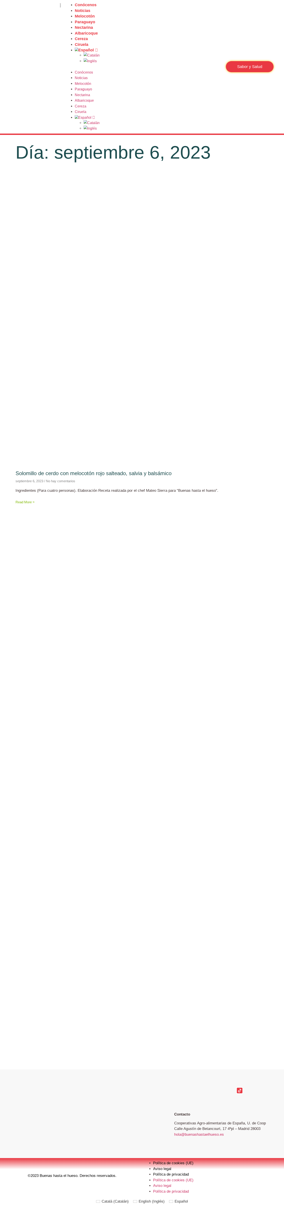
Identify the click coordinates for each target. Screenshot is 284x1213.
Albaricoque (86, 33)
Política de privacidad (171, 1174)
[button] (144, 67)
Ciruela (81, 44)
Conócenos (86, 5)
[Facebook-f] (177, 1090)
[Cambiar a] (148, 50)
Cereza (81, 39)
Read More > (25, 502)
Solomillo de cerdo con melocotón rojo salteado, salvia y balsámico (94, 473)
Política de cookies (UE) (173, 1163)
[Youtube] (224, 1090)
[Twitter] (208, 1090)
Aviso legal (162, 1169)
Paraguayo (85, 22)
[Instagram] (193, 1090)
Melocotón (85, 16)
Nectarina (84, 27)
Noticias (82, 10)
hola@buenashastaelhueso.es (199, 1134)
